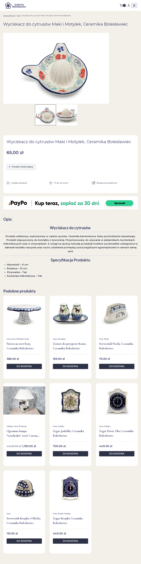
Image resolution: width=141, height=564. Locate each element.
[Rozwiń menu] (134, 5)
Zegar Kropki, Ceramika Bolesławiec (68, 521)
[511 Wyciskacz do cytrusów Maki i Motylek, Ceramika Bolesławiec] (56, 68)
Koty (13, 339)
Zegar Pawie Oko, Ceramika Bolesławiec (116, 433)
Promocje (23, 426)
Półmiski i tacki (22, 339)
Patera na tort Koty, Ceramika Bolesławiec (20, 346)
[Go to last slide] (36, 114)
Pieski (106, 339)
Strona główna (9, 16)
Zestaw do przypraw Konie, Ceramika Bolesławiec (69, 346)
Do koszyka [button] (24, 366)
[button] (45, 114)
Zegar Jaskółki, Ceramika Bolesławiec (68, 433)
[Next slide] (75, 114)
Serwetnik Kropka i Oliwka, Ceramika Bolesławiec (24, 521)
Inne (18, 16)
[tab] (55, 101)
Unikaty (10, 426)
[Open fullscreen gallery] (106, 101)
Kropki (60, 513)
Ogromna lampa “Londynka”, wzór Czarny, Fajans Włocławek (22, 433)
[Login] (128, 5)
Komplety (62, 339)
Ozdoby (61, 426)
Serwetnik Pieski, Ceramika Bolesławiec (116, 346)
